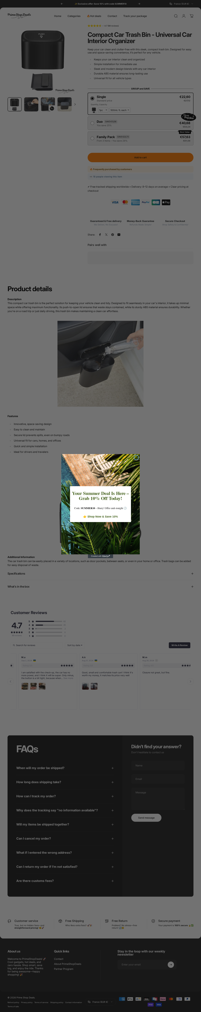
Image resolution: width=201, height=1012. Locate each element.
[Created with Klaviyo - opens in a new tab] (100, 556)
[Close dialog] (136, 457)
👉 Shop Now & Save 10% (100, 516)
